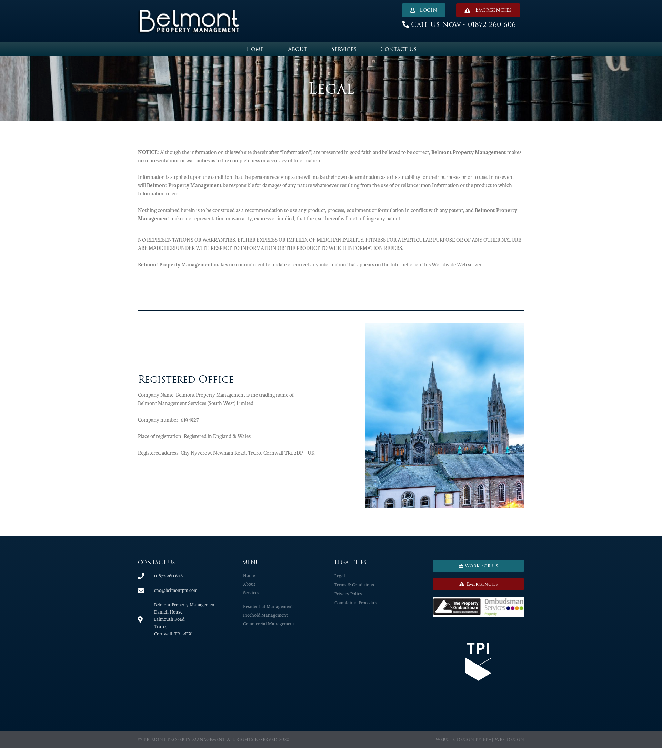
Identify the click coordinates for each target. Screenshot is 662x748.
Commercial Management (268, 624)
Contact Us (398, 49)
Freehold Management (265, 615)
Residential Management (268, 606)
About (297, 49)
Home (255, 49)
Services (343, 49)
